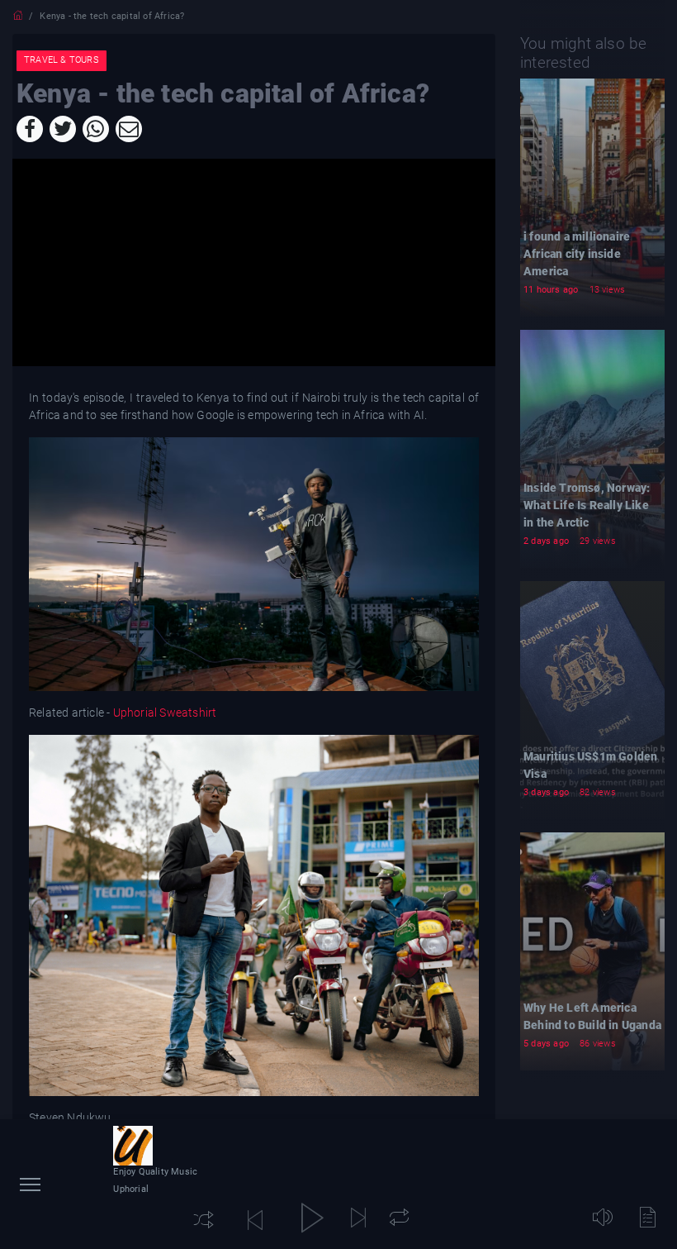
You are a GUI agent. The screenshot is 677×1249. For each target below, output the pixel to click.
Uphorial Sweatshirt (163, 712)
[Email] (129, 129)
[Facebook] (30, 129)
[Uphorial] (133, 1146)
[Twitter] (63, 129)
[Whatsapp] (96, 129)
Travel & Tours (61, 60)
